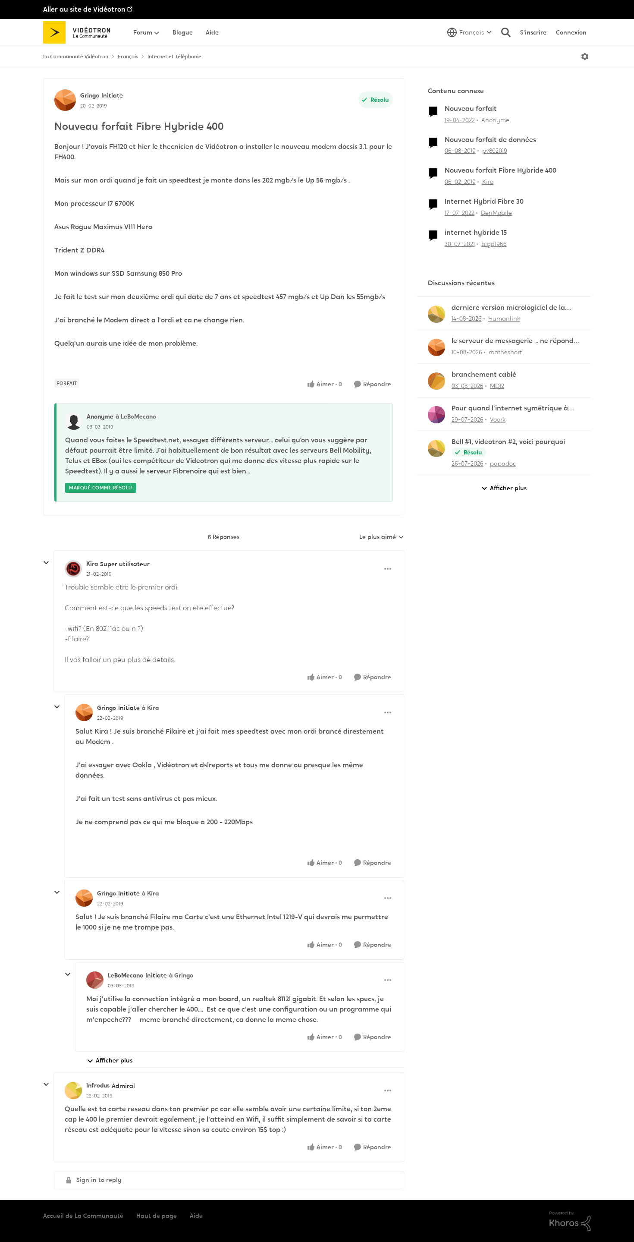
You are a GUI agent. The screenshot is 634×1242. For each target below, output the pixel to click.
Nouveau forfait (471, 108)
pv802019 (494, 150)
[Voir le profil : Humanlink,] (436, 314)
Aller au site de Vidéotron (84, 9)
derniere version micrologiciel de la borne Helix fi (508, 307)
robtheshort (505, 352)
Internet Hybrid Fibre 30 (484, 201)
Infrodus (98, 1085)
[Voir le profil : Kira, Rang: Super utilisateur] (73, 568)
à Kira (150, 708)
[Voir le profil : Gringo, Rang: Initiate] (65, 100)
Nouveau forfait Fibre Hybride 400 (500, 170)
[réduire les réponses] (46, 563)
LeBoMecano (125, 975)
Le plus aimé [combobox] (381, 537)
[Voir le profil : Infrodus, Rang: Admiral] (73, 1090)
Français (128, 56)
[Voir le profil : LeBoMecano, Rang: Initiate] (95, 980)
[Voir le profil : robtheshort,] (436, 347)
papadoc (503, 463)
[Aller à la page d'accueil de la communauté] (79, 32)
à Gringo (181, 975)
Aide (196, 1216)
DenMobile (496, 213)
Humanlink (504, 318)
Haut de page (156, 1216)
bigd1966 (494, 244)
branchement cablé (484, 374)
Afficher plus (114, 1060)
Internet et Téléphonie (174, 56)
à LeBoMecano (136, 416)
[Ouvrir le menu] (585, 56)
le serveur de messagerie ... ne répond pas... (513, 341)
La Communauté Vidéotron (75, 56)
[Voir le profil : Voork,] (436, 414)
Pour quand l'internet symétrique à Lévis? (510, 408)
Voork (497, 419)
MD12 (497, 386)
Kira (92, 563)
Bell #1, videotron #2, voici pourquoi (508, 442)
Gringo (89, 95)
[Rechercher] (506, 32)
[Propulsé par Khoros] (570, 1221)
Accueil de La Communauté (83, 1216)
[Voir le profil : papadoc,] (436, 448)
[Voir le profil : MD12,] (436, 381)
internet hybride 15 (476, 232)
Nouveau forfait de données (490, 140)
